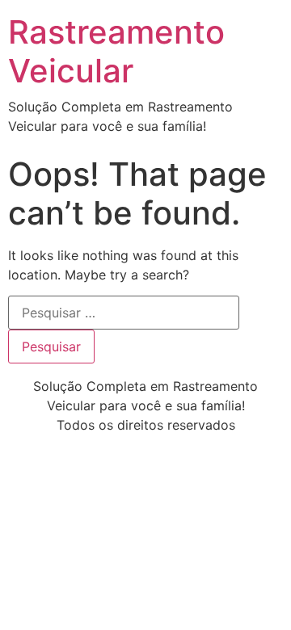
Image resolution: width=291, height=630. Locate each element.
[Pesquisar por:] (123, 313)
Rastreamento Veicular (116, 51)
